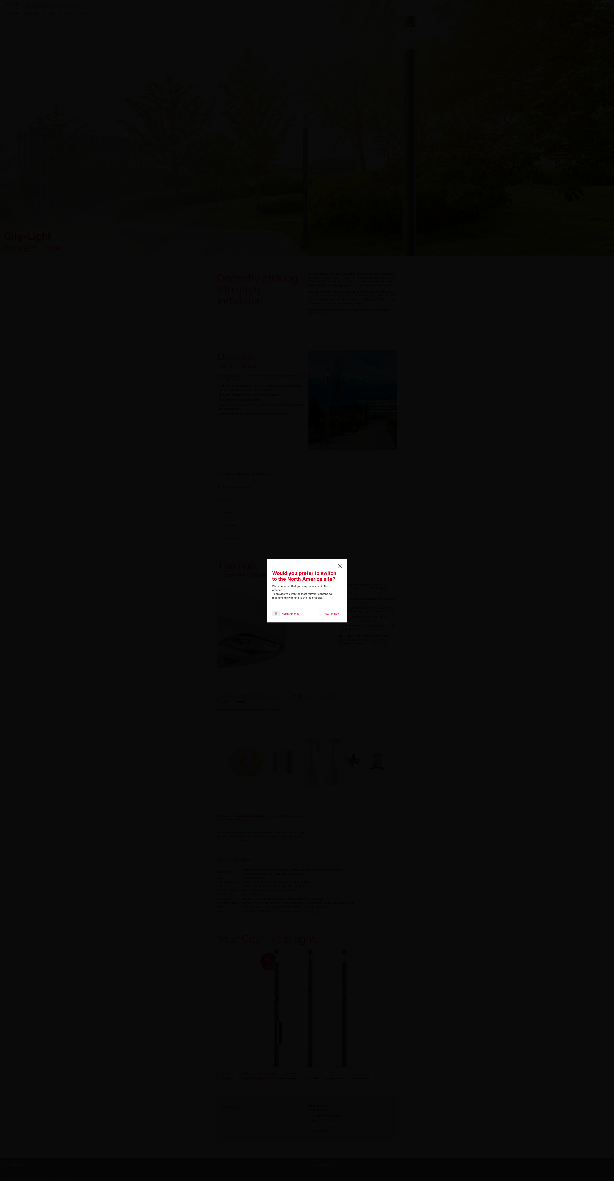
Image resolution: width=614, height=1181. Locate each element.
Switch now (332, 614)
